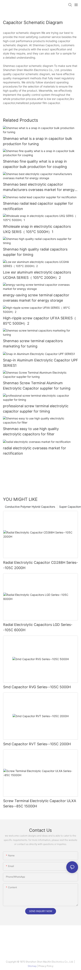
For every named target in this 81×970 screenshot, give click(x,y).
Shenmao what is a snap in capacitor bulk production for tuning (37, 141)
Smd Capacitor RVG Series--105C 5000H (37, 687)
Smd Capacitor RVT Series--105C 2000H (37, 744)
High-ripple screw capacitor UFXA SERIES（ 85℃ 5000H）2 (39, 320)
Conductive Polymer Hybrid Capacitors (30, 506)
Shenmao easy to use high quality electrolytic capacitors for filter (31, 431)
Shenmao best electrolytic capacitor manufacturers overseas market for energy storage (39, 187)
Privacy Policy (45, 965)
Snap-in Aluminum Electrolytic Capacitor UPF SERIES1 (40, 363)
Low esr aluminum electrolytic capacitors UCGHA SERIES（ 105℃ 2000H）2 (37, 275)
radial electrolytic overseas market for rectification (34, 450)
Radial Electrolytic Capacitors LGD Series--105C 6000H (37, 627)
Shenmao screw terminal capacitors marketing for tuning (33, 343)
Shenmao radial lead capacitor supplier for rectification (38, 206)
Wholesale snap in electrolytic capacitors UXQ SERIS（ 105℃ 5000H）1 (37, 229)
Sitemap (32, 965)
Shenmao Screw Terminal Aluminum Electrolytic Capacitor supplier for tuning (36, 385)
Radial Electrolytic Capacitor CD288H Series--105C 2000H (40, 565)
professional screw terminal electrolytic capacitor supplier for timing (35, 408)
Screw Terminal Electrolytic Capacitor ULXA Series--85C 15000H (39, 803)
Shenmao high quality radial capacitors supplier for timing (35, 252)
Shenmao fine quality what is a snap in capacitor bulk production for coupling (35, 164)
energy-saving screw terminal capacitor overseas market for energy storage (36, 297)
